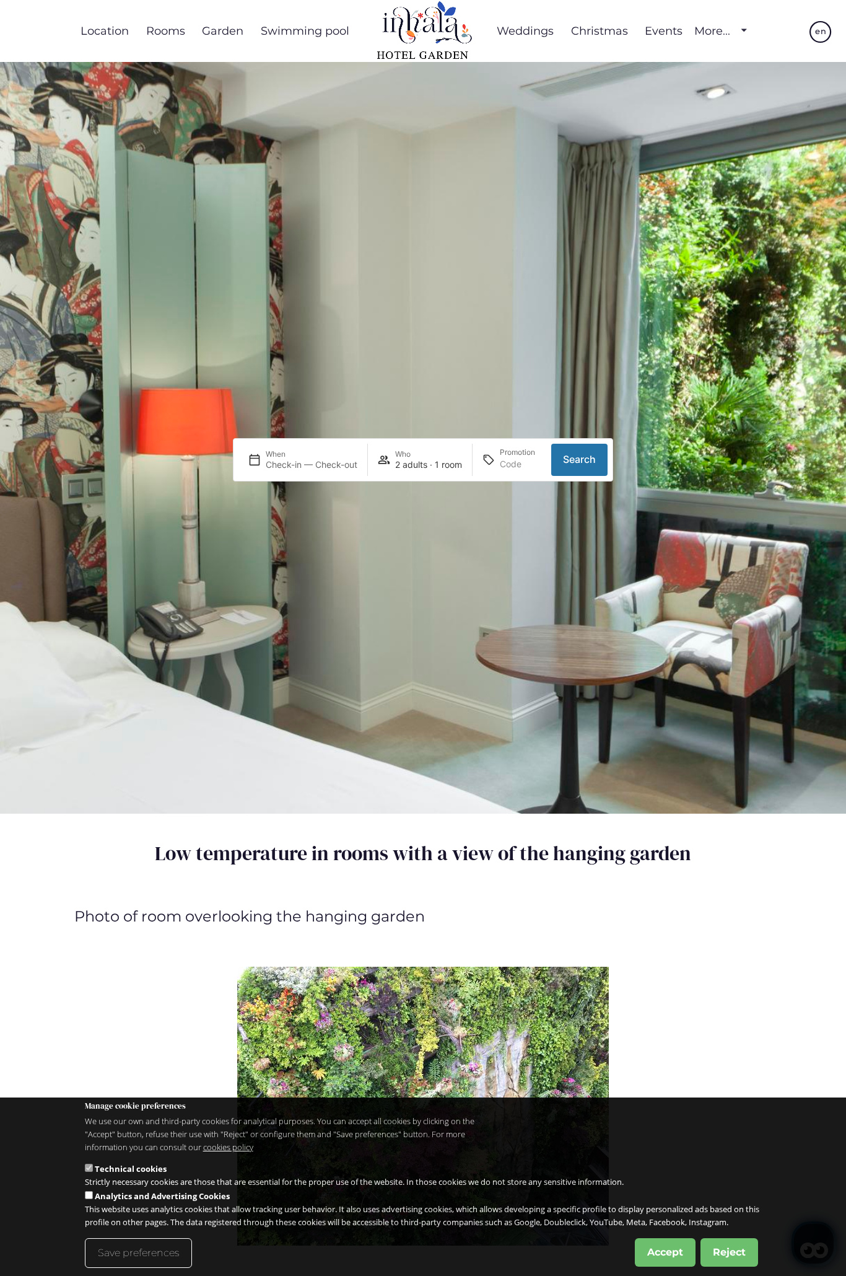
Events (663, 30)
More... (712, 31)
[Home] (423, 31)
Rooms (165, 30)
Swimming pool (305, 30)
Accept (665, 1252)
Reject (729, 1252)
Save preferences (138, 1253)
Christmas (599, 30)
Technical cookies (131, 1168)
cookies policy (228, 1147)
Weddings (525, 30)
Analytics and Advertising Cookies (162, 1196)
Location (105, 30)
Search (579, 459)
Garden (222, 30)
